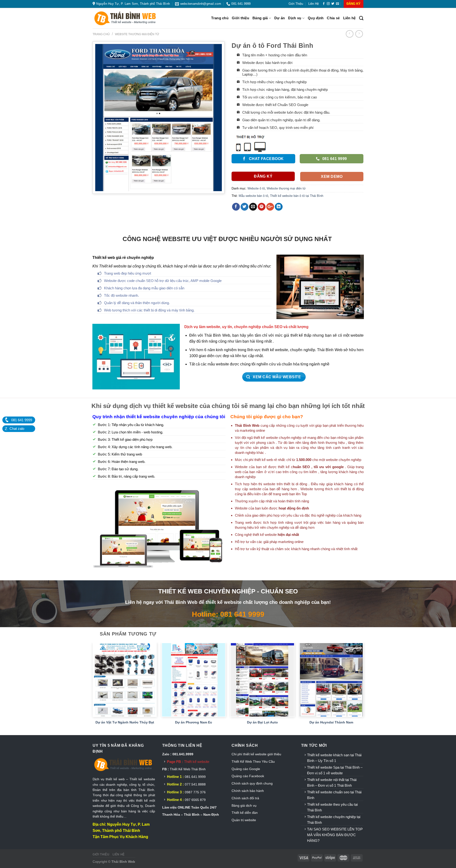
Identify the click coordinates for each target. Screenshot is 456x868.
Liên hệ (313, 3)
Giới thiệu (296, 3)
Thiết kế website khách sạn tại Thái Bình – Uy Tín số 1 (334, 758)
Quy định (315, 18)
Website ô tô (256, 188)
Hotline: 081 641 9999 (228, 614)
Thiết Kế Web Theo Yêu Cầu (253, 761)
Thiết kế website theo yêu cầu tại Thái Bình (332, 807)
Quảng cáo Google (246, 769)
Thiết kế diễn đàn (245, 813)
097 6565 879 (195, 800)
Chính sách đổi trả (245, 798)
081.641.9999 (195, 777)
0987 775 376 (195, 792)
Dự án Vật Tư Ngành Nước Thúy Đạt (124, 722)
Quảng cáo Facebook (248, 776)
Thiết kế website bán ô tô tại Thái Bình (296, 196)
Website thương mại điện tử (137, 34)
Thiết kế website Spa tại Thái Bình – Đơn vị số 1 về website (334, 770)
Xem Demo (331, 177)
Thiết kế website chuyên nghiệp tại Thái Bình (333, 819)
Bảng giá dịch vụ (244, 805)
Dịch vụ (294, 18)
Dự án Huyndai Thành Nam (331, 722)
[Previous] (92, 688)
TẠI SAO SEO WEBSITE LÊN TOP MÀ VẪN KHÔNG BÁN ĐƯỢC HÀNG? (335, 835)
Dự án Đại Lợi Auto (262, 722)
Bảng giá (260, 18)
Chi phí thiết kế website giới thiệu (257, 754)
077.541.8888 (195, 784)
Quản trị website (244, 820)
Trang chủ (219, 18)
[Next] (363, 688)
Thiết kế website (196, 762)
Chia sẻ (333, 18)
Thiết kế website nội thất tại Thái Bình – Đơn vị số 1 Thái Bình (331, 782)
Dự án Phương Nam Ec (193, 722)
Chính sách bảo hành (248, 791)
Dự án (279, 18)
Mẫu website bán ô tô (253, 196)
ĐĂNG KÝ (354, 3)
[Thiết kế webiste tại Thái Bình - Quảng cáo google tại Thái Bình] (131, 18)
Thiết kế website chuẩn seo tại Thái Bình (334, 795)
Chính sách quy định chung (252, 783)
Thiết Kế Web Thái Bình (188, 769)
